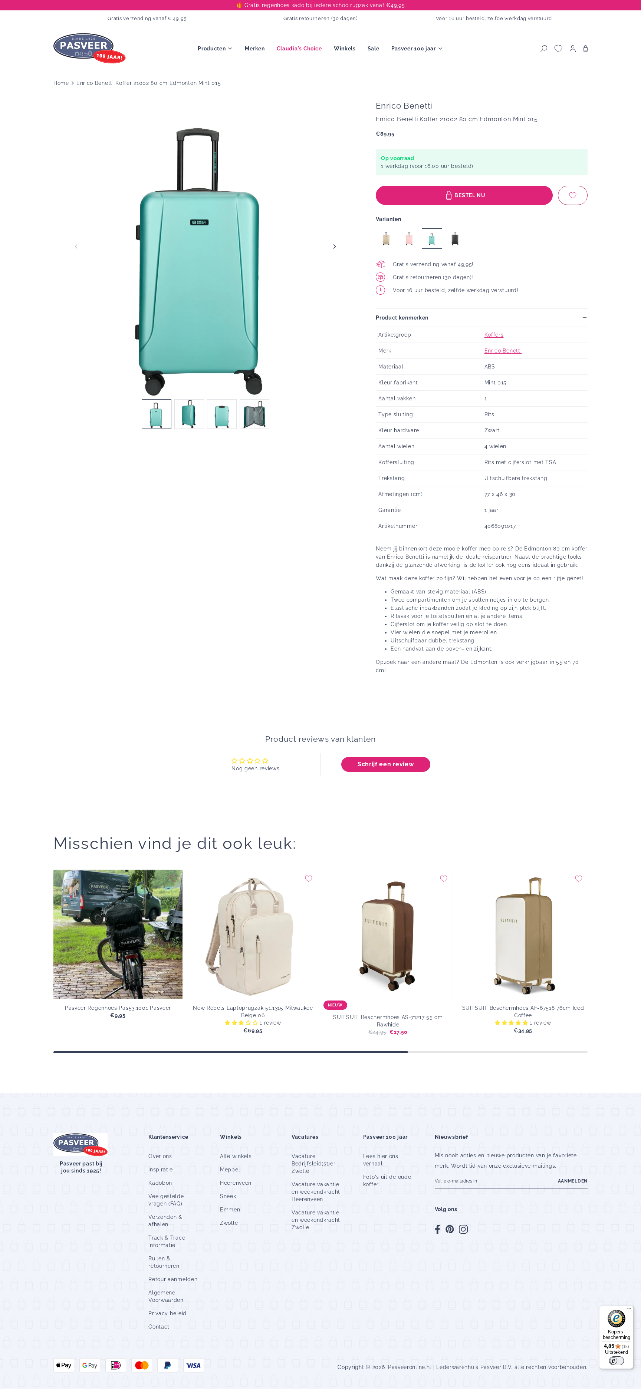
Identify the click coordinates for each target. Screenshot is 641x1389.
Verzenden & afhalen (165, 1220)
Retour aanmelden (172, 1279)
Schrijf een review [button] (386, 764)
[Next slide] (334, 246)
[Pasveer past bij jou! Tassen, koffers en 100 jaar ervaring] (90, 49)
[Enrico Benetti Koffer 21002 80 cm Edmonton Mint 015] (432, 238)
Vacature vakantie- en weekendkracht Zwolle (317, 1220)
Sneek (228, 1196)
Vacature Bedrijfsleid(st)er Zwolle (314, 1163)
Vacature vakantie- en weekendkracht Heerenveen (317, 1191)
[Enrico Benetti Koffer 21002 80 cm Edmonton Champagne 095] (386, 238)
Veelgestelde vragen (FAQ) (166, 1200)
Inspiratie (160, 1170)
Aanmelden (573, 1181)
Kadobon (160, 1183)
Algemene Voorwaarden (166, 1296)
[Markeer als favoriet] (573, 195)
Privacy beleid (167, 1313)
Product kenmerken (402, 318)
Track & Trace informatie (166, 1241)
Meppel (230, 1170)
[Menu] (629, 1310)
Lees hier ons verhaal (380, 1160)
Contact (159, 1327)
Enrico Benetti (503, 351)
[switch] (616, 1360)
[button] (543, 48)
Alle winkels (236, 1156)
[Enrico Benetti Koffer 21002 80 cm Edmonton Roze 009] (409, 238)
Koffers (494, 335)
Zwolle (229, 1223)
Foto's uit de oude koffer (387, 1180)
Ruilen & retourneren (164, 1262)
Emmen (230, 1210)
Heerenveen (236, 1183)
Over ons (160, 1156)
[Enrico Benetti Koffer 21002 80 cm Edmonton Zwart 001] (455, 238)
